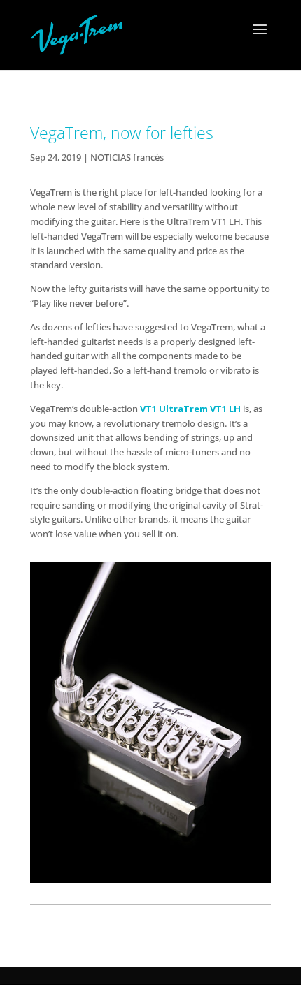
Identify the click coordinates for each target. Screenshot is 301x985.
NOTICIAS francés (127, 157)
